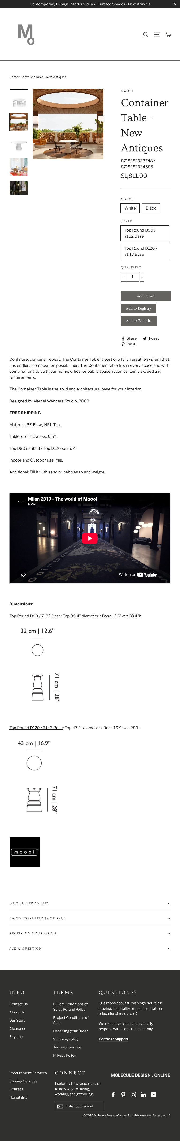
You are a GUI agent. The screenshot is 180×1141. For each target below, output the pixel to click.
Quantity (131, 267)
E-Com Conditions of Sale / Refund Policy (70, 1007)
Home (13, 77)
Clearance (17, 1029)
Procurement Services (28, 1073)
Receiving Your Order (33, 933)
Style (126, 221)
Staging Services (23, 1081)
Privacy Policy (64, 1055)
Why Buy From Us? (29, 903)
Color (127, 199)
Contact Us (18, 1004)
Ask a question (25, 948)
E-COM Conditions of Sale (37, 918)
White (130, 208)
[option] (68, 124)
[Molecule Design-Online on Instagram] (133, 1095)
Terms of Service (67, 1047)
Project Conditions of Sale (71, 1020)
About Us (17, 1012)
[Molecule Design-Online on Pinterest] (123, 1095)
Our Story (17, 1020)
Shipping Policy (66, 1039)
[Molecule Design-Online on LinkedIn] (143, 1095)
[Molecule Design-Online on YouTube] (153, 1095)
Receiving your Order (70, 1031)
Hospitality (18, 1097)
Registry (16, 1037)
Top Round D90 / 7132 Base (140, 233)
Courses (16, 1089)
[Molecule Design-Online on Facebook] (113, 1095)
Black (151, 208)
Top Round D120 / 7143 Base (140, 251)
